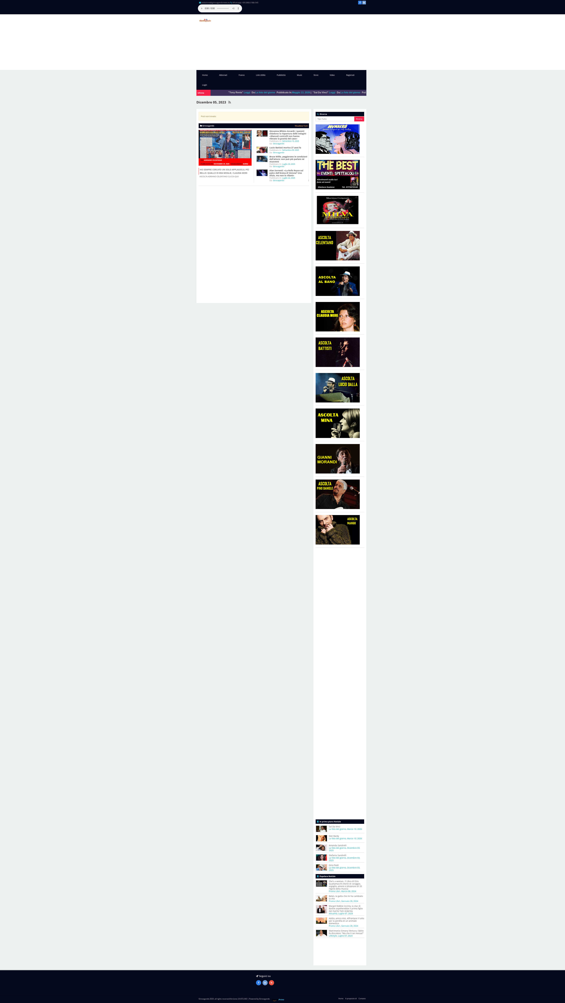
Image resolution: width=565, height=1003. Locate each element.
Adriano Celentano (213, 160)
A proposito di (351, 998)
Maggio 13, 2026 (227, 92)
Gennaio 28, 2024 (349, 901)
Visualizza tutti (301, 126)
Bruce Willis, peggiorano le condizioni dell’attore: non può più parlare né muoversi (288, 159)
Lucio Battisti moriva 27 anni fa (285, 147)
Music (299, 75)
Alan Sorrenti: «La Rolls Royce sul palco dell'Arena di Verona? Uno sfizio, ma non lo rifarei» (286, 173)
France (242, 75)
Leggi (258, 92)
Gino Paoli (334, 865)
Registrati (350, 75)
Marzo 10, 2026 (311, 92)
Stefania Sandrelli (337, 855)
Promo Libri (334, 891)
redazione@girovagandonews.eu (215, 2)
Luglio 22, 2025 (288, 178)
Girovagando (278, 143)
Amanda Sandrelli (338, 845)
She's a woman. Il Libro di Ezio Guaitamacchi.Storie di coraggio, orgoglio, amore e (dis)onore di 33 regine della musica (345, 885)
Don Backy (334, 836)
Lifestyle (333, 935)
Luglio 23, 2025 (288, 164)
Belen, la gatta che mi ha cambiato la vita (346, 897)
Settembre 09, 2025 (290, 150)
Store (316, 75)
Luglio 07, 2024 (345, 913)
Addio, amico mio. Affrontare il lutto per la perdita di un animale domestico (346, 921)
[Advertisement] (282, 48)
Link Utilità (260, 75)
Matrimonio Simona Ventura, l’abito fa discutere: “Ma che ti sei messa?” (346, 932)
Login (204, 85)
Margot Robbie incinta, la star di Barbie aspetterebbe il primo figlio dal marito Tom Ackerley (346, 908)
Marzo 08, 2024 (348, 891)
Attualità (333, 913)
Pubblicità (281, 75)
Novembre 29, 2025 (221, 164)
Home (205, 75)
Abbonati (223, 75)
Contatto (362, 998)
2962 (246, 164)
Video (332, 75)
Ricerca (359, 119)
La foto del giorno (276, 92)
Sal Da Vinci (334, 826)
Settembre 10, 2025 (290, 141)
